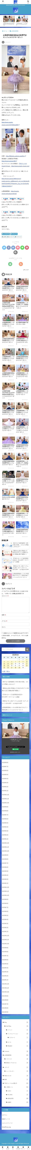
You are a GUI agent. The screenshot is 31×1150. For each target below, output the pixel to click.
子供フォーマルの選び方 (16, 1083)
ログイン (4, 1115)
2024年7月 (5, 863)
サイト (4, 627)
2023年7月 (5, 907)
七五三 (18, 1091)
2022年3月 (5, 971)
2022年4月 (5, 968)
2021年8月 (5, 1000)
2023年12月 (5, 887)
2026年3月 (5, 782)
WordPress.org (6, 1127)
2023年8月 (5, 903)
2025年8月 (5, 810)
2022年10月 (5, 943)
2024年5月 (5, 871)
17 (26, 663)
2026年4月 (5, 778)
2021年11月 (5, 988)
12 (8, 663)
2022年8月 (5, 951)
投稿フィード (6, 1119)
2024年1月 (5, 883)
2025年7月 (5, 815)
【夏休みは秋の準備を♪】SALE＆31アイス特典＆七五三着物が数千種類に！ (15, 689)
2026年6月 (5, 770)
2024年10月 (5, 851)
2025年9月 (5, 807)
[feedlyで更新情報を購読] (10, 264)
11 (4, 663)
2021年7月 (5, 1004)
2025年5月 (5, 823)
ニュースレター (17, 1071)
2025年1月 (5, 839)
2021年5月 (5, 1012)
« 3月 (3, 671)
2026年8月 (5, 762)
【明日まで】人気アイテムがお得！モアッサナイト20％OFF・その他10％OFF (15, 702)
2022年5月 (5, 963)
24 (26, 665)
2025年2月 (5, 835)
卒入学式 (18, 1094)
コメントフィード (7, 1123)
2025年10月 (5, 802)
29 (19, 667)
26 (8, 667)
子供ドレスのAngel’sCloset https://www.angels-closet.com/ (15, 165)
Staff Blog (17, 1026)
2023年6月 (5, 911)
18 (4, 665)
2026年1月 (5, 790)
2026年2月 (5, 786)
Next (30, 21)
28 (15, 667)
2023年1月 (5, 931)
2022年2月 (5, 976)
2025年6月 (5, 819)
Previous (1, 21)
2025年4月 (5, 827)
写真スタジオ (16, 1075)
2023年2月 (5, 927)
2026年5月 (5, 774)
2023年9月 (5, 899)
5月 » (8, 671)
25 (4, 667)
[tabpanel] (9, 20)
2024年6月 (5, 867)
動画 (16, 1079)
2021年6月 (5, 1008)
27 (11, 667)
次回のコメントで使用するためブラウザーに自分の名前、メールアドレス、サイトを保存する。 (15, 635)
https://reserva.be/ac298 (9, 161)
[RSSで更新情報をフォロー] (21, 264)
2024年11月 (5, 847)
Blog (16, 1022)
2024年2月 (5, 879)
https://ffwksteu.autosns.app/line (15, 156)
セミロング (11, 236)
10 (26, 661)
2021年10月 (5, 992)
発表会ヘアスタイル (17, 1062)
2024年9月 (5, 855)
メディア (16, 1067)
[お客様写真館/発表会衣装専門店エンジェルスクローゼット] (13, 248)
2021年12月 (5, 984)
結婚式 (18, 1102)
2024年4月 (5, 875)
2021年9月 (5, 996)
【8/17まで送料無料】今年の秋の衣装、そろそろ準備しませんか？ (15, 683)
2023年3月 (5, 923)
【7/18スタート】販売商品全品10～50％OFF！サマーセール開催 (12, 696)
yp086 (4, 236)
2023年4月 (5, 919)
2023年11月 (5, 891)
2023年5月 (5, 915)
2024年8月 (5, 859)
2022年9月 (5, 947)
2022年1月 (5, 980)
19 (8, 665)
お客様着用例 (6, 233)
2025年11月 (5, 798)
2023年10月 (5, 895)
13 (11, 663)
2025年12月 (5, 794)
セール (18, 1042)
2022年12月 (5, 935)
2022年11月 (5, 939)
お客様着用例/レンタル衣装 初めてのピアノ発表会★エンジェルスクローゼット (15, 709)
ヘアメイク (17, 1059)
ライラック (18, 236)
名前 (4, 615)
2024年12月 (5, 843)
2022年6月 (5, 959)
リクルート (18, 1037)
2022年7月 (5, 955)
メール (4, 621)
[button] (27, 650)
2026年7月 (5, 766)
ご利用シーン (17, 1087)
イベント (18, 1030)
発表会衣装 (14, 233)
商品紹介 (18, 1046)
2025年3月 (5, 831)
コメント (5, 596)
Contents (16, 1051)
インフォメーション (18, 1033)
